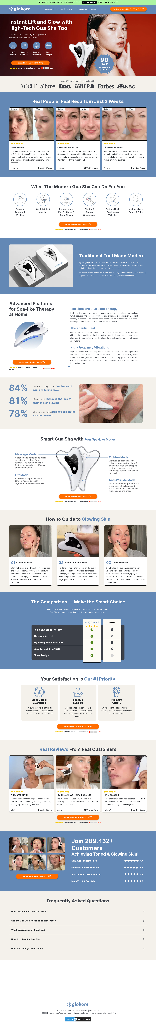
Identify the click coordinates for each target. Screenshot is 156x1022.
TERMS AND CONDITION (65, 1011)
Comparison (82, 9)
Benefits (48, 9)
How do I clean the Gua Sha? (26, 939)
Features (59, 9)
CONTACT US (94, 1011)
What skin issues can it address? (28, 930)
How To (70, 9)
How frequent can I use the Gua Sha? (30, 911)
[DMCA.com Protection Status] (78, 1019)
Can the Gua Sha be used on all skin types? (33, 920)
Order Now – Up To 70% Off (127, 9)
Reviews (94, 9)
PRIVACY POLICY (82, 1011)
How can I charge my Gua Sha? (27, 948)
